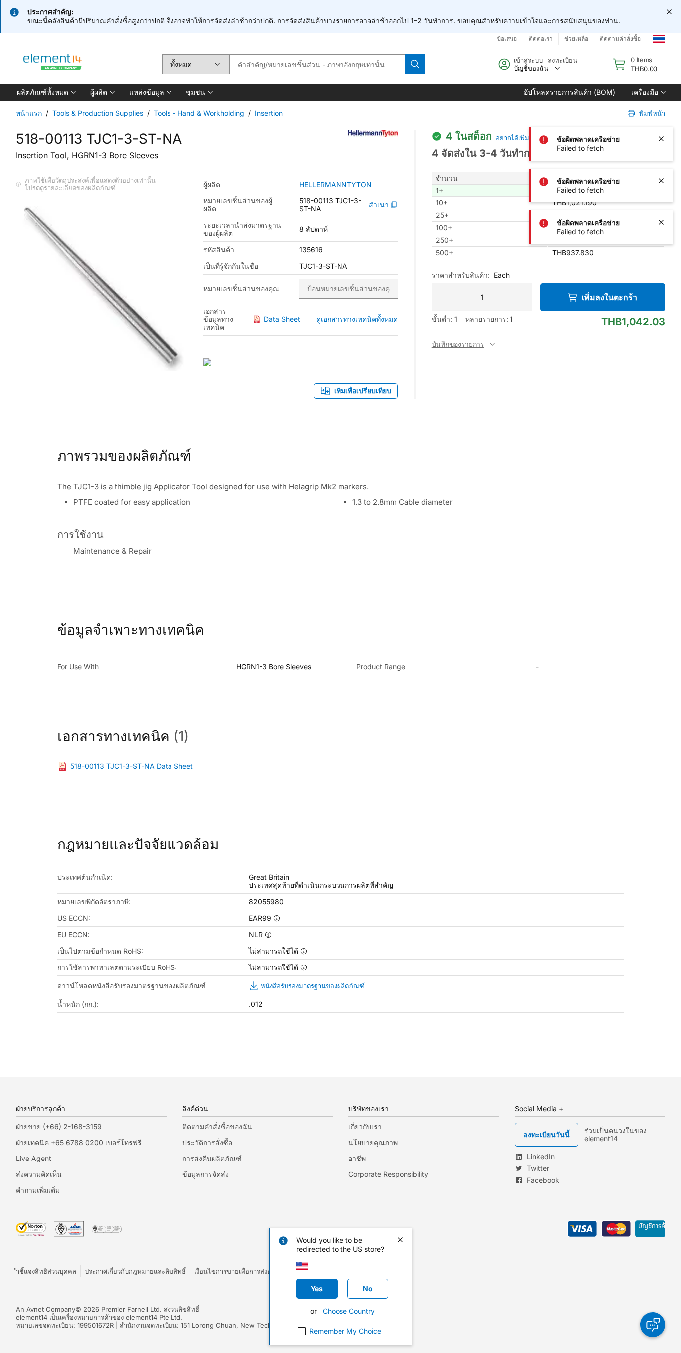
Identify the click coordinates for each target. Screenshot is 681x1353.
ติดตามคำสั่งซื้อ (620, 38)
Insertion (269, 113)
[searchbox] (317, 64)
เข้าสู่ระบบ (528, 60)
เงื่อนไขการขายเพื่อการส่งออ (234, 1271)
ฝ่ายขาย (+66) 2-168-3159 (59, 1126)
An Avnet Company (45, 1309)
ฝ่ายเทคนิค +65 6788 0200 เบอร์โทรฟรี (79, 1142)
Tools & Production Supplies (97, 113)
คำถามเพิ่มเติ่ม (38, 1190)
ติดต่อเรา (541, 38)
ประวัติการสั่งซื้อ (207, 1142)
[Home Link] (53, 64)
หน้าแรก (29, 113)
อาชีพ (357, 1158)
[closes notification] (669, 12)
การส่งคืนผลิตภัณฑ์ (212, 1158)
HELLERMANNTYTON (335, 185)
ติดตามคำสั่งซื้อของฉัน (217, 1126)
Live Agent (33, 1158)
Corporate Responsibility (388, 1174)
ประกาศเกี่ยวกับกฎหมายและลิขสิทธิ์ (135, 1271)
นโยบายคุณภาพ (373, 1142)
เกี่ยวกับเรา (365, 1126)
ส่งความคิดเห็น (39, 1174)
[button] (45, 92)
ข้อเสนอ (507, 38)
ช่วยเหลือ (576, 38)
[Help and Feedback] (652, 1324)
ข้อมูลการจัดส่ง (205, 1174)
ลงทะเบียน (562, 60)
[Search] (415, 64)
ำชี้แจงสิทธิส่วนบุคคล (46, 1271)
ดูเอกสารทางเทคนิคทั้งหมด (357, 319)
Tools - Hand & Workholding (199, 113)
